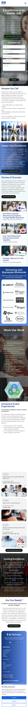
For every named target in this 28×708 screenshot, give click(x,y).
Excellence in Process (8, 677)
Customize (14, 701)
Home (4, 662)
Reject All (14, 705)
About (4, 663)
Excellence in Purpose (8, 674)
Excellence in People (8, 676)
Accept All (14, 697)
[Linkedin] (17, 642)
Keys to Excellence (7, 665)
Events (4, 667)
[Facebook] (10, 642)
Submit (14, 79)
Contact (5, 668)
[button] (25, 3)
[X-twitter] (14, 642)
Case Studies (6, 666)
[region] (14, 696)
